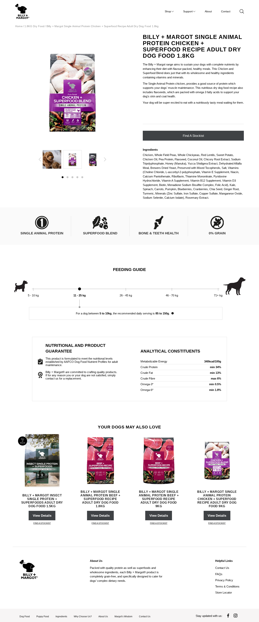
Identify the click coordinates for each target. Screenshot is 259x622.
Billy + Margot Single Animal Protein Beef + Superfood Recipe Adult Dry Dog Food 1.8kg (100, 499)
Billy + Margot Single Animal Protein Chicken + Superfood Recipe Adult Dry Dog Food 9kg (217, 499)
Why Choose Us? (83, 616)
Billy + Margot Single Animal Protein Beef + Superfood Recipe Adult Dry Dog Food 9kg (159, 499)
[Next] (105, 159)
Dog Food (25, 616)
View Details (42, 515)
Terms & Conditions (227, 586)
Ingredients (61, 616)
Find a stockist (193, 135)
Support (188, 11)
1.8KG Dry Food (34, 26)
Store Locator (223, 592)
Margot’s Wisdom (123, 616)
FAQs (218, 574)
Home (19, 26)
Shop (168, 11)
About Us (103, 616)
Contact (225, 11)
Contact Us (222, 567)
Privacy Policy (224, 580)
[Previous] (40, 159)
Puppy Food (42, 616)
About (208, 11)
